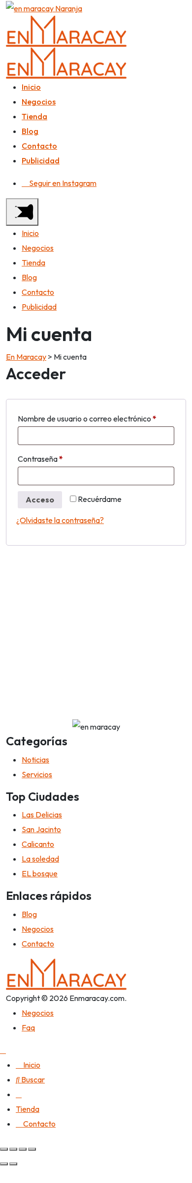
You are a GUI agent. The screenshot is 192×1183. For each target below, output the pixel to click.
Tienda (34, 116)
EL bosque (40, 873)
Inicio (31, 87)
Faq (28, 1027)
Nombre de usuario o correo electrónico (96, 418)
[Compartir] (13, 1149)
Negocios (39, 101)
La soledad (40, 859)
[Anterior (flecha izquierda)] (4, 1163)
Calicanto (38, 844)
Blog (30, 131)
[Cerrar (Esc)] (4, 1149)
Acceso (40, 499)
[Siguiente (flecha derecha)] (13, 1163)
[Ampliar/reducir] (32, 1149)
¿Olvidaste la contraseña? (60, 520)
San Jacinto (41, 829)
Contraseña (59, 458)
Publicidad (41, 160)
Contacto (39, 146)
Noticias (35, 759)
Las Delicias (42, 814)
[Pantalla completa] (23, 1149)
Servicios (37, 774)
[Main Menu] (22, 212)
